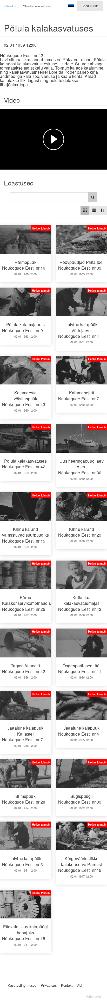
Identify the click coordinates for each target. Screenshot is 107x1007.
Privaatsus (48, 985)
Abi (79, 985)
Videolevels (94, 996)
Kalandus (10, 6)
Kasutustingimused (22, 985)
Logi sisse (90, 6)
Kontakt (67, 985)
